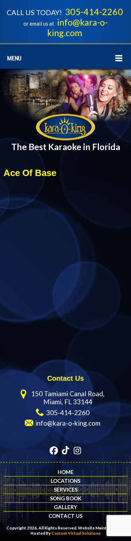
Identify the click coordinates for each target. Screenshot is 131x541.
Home (66, 472)
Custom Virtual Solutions (76, 533)
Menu (14, 58)
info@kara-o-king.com (77, 27)
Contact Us (65, 516)
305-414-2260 (94, 11)
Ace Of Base (29, 173)
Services (66, 489)
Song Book (65, 498)
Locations (65, 481)
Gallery (65, 507)
